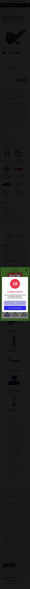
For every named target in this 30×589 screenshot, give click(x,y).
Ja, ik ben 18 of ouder (15, 308)
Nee (15, 303)
